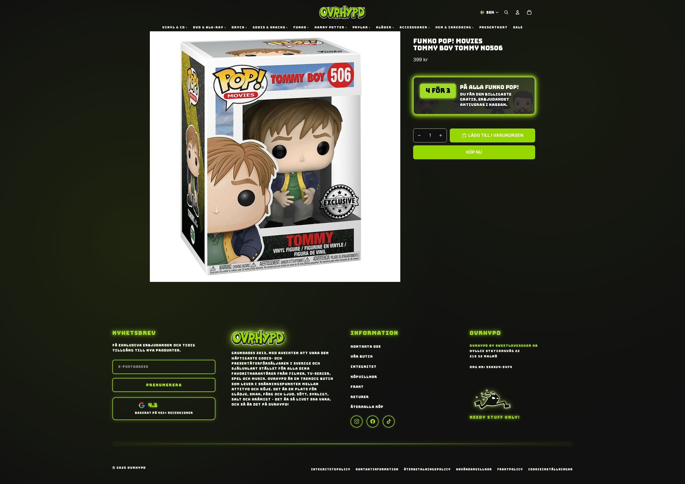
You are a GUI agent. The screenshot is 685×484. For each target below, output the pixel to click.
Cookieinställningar (550, 469)
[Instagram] (357, 421)
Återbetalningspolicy (427, 469)
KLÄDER (383, 27)
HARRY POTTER (329, 27)
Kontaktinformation (377, 469)
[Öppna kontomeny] (517, 12)
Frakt (357, 387)
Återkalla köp (367, 407)
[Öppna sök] (506, 12)
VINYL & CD (173, 27)
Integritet (363, 367)
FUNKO (299, 27)
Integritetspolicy (330, 469)
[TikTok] (389, 421)
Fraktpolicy (510, 469)
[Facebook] (373, 421)
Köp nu (474, 152)
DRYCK (238, 27)
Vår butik (362, 356)
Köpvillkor (364, 377)
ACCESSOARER (413, 27)
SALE (518, 27)
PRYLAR (360, 27)
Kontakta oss (366, 347)
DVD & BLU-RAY (208, 27)
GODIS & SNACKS (269, 27)
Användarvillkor (474, 469)
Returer (360, 397)
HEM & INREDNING (453, 27)
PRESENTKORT (493, 27)
